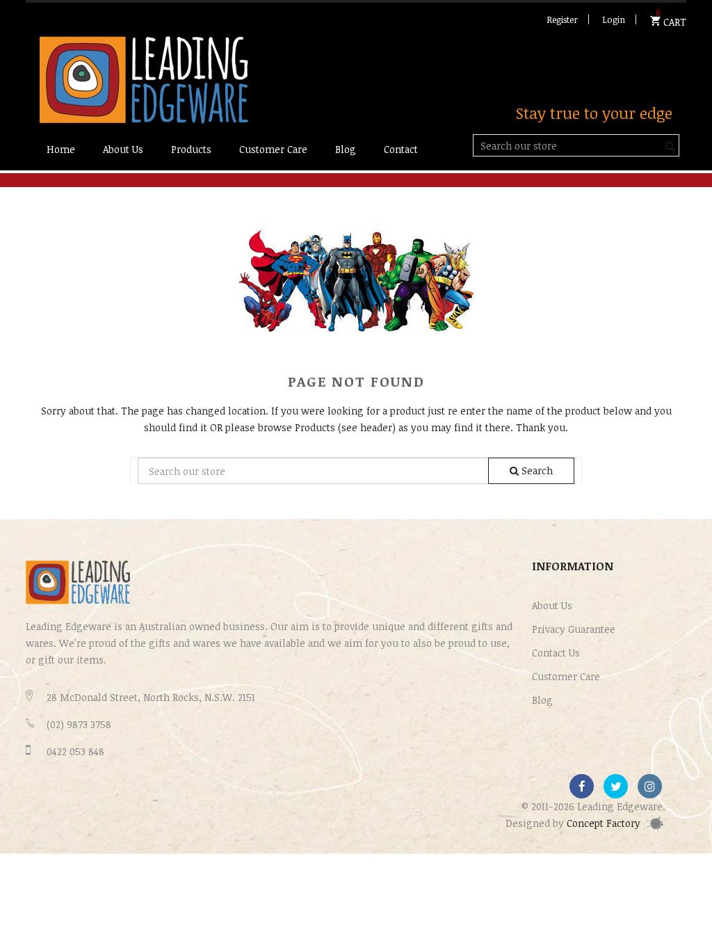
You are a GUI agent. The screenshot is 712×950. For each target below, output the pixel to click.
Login (613, 19)
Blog (542, 700)
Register (562, 19)
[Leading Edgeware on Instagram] (650, 786)
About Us (552, 605)
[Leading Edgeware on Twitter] (616, 786)
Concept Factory (605, 823)
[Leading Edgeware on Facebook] (581, 786)
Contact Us (556, 652)
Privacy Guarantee (573, 629)
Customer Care (566, 676)
